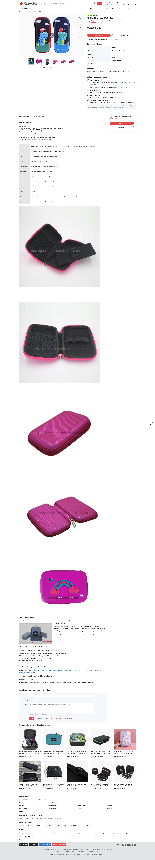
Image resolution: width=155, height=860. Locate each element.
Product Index (105, 849)
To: (27, 700)
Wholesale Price (87, 849)
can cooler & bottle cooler (54, 802)
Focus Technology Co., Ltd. (66, 854)
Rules (134, 8)
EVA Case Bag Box (124, 833)
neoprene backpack (53, 808)
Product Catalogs (42, 799)
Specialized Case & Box (26, 825)
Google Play (33, 844)
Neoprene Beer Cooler (93, 670)
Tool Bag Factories (33, 833)
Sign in (134, 4)
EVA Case (31, 670)
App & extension (116, 8)
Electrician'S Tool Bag (62, 825)
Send (31, 718)
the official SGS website (57, 620)
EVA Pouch (45, 670)
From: (26, 696)
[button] (94, 3)
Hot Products (45, 849)
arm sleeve (80, 808)
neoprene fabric (23, 808)
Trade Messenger (45, 844)
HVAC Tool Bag (86, 825)
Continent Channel (96, 849)
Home (20, 11)
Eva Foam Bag (100, 833)
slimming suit (110, 808)
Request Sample (114, 39)
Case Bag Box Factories (47, 833)
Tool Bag (38, 11)
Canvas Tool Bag (75, 825)
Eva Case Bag (76, 833)
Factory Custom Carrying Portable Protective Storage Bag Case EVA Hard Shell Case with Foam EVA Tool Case (100, 785)
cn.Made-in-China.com (93, 851)
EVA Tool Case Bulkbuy (26, 837)
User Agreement (86, 854)
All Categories (25, 8)
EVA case (21, 802)
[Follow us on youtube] (130, 844)
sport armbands (82, 805)
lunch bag (21, 805)
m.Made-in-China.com (81, 851)
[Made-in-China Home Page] (28, 3)
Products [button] (45, 3)
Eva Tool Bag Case (111, 833)
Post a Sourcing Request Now (64, 718)
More (20, 839)
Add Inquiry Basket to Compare (52, 68)
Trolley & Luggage (40, 825)
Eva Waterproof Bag (88, 833)
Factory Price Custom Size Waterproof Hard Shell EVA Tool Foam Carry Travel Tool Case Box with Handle (100, 753)
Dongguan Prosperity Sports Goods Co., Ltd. (102, 21)
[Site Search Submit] (99, 3)
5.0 (116, 118)
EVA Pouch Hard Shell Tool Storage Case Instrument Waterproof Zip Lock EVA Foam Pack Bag (77, 753)
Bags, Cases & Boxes (29, 11)
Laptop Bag (72, 670)
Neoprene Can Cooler (54, 670)
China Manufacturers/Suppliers (64, 849)
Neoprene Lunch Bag (80, 670)
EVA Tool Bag (38, 670)
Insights (111, 849)
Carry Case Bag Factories (63, 833)
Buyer (98, 8)
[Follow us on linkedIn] (135, 844)
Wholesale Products (77, 849)
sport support (81, 802)
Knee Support (64, 670)
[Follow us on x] (125, 844)
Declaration (94, 854)
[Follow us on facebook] (123, 844)
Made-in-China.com (70, 851)
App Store (23, 844)
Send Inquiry (99, 35)
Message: (25, 704)
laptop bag (109, 802)
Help (107, 8)
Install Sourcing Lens (59, 844)
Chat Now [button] (125, 35)
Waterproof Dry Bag (29, 672)
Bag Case (23, 833)
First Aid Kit (51, 825)
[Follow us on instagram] (128, 844)
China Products (52, 849)
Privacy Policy (102, 854)
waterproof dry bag (53, 805)
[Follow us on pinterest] (132, 844)
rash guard (109, 805)
